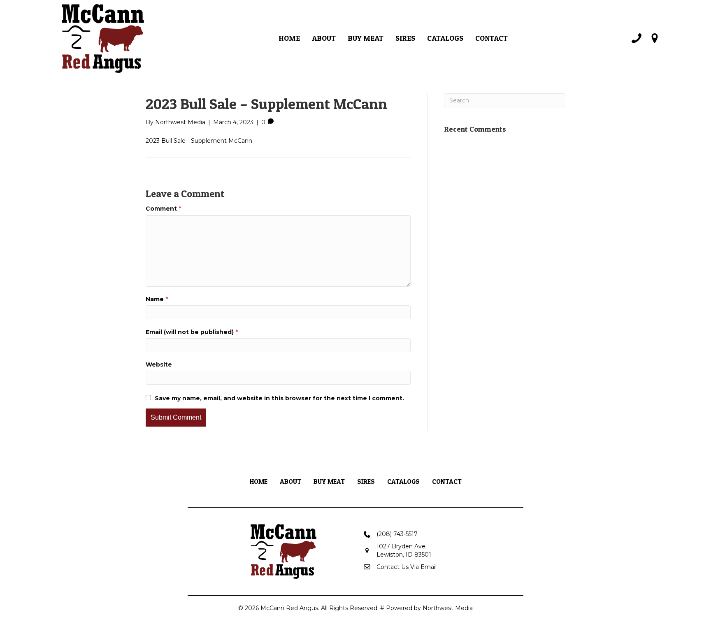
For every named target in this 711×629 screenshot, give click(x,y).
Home (289, 38)
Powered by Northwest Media (429, 608)
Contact (491, 38)
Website (159, 364)
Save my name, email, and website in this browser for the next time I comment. (279, 398)
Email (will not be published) (192, 332)
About (324, 38)
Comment (163, 208)
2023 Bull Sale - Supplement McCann (199, 140)
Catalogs (445, 38)
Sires (405, 38)
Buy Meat (365, 38)
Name (157, 299)
